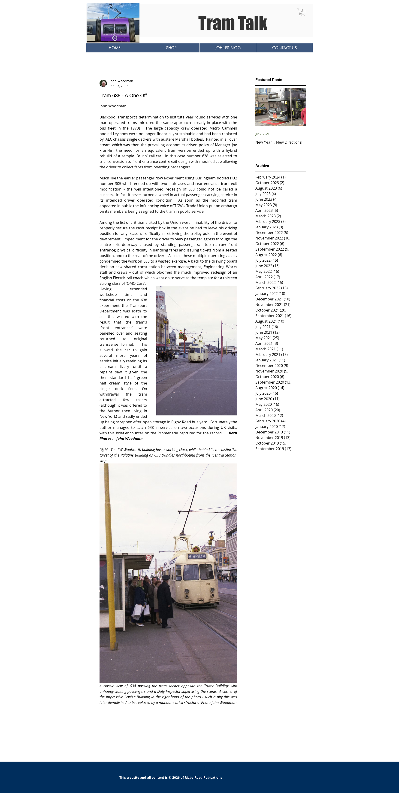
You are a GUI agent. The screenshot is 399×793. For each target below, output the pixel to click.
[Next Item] (299, 107)
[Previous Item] (263, 107)
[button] (302, 12)
